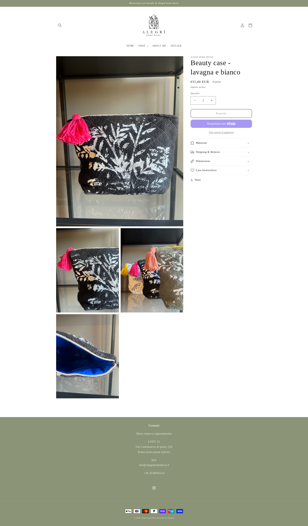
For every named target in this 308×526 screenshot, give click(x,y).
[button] (60, 25)
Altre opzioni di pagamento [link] (221, 132)
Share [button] (198, 180)
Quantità (195, 93)
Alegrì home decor (149, 518)
